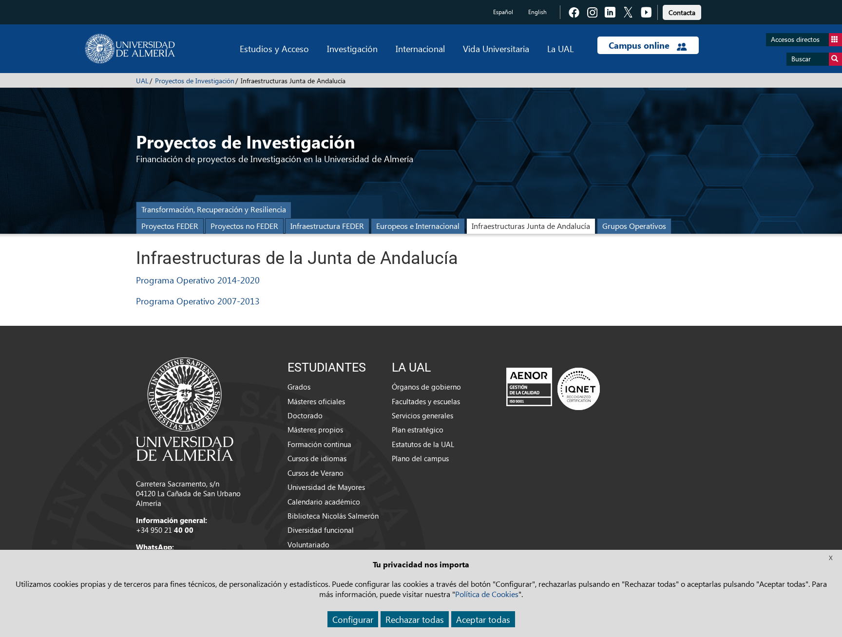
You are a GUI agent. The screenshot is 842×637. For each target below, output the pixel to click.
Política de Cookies (486, 594)
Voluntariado (308, 544)
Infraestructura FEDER (327, 226)
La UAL (560, 48)
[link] (682, 11)
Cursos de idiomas (316, 458)
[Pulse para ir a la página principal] (129, 48)
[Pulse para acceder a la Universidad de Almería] (184, 408)
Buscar (801, 58)
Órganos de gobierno (426, 387)
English (537, 12)
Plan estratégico (417, 429)
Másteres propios (315, 429)
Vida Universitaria (496, 48)
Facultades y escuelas (426, 401)
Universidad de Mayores (326, 487)
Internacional (420, 48)
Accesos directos (795, 39)
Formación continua (319, 444)
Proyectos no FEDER (244, 226)
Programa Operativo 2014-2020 (198, 280)
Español (503, 12)
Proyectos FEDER (169, 226)
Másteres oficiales (316, 401)
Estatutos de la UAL (423, 444)
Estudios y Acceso (274, 48)
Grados (298, 387)
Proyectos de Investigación (194, 80)
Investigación (352, 48)
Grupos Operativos (634, 226)
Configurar (352, 619)
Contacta (682, 12)
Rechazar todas (414, 619)
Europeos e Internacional (417, 226)
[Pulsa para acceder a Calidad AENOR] (553, 388)
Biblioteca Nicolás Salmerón (333, 516)
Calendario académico (323, 501)
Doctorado (305, 415)
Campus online (640, 45)
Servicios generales (422, 415)
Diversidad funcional (320, 530)
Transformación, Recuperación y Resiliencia (213, 209)
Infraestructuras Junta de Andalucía (531, 226)
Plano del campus (420, 458)
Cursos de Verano (315, 473)
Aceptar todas (483, 619)
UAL (142, 80)
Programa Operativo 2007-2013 (198, 301)
